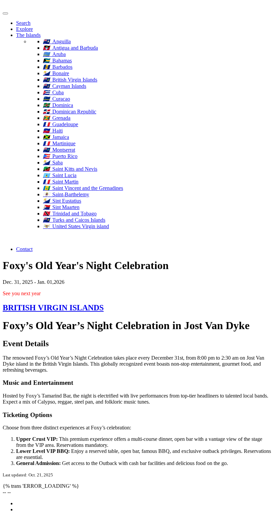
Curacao (56, 99)
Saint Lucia (59, 175)
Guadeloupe (60, 124)
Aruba (54, 54)
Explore (24, 29)
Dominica (58, 105)
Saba (53, 162)
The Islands (28, 35)
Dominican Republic (69, 111)
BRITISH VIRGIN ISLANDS (53, 307)
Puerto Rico (60, 156)
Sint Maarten (61, 207)
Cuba (53, 92)
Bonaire (56, 73)
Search (23, 23)
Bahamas (57, 60)
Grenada (56, 118)
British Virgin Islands (70, 80)
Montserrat (59, 150)
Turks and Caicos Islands (74, 220)
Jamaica (56, 137)
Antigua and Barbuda (70, 48)
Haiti (53, 131)
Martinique (59, 143)
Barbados (57, 67)
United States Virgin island (76, 226)
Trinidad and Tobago (70, 213)
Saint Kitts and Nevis (70, 169)
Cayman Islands (64, 86)
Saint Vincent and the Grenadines (83, 188)
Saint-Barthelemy (66, 194)
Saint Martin (60, 182)
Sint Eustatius (62, 201)
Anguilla (57, 41)
